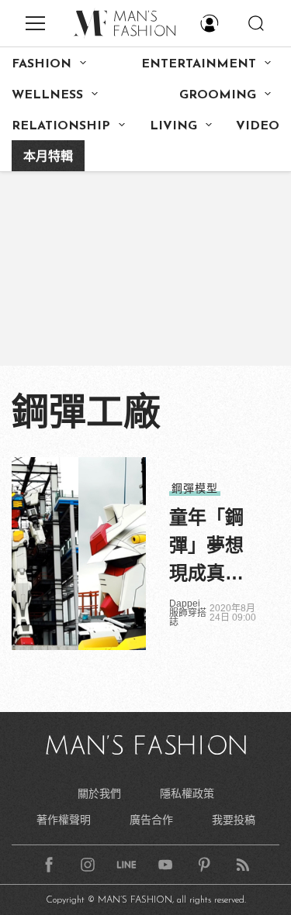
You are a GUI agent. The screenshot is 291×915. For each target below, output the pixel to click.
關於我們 (99, 793)
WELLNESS (47, 95)
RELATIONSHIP (61, 126)
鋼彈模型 (194, 488)
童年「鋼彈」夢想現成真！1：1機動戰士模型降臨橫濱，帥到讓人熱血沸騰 (207, 547)
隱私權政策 (187, 793)
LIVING (173, 126)
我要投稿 (233, 820)
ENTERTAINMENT (198, 64)
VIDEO (257, 126)
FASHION (41, 64)
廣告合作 (151, 820)
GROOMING (217, 95)
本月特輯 (48, 157)
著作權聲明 (63, 820)
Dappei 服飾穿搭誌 (187, 613)
